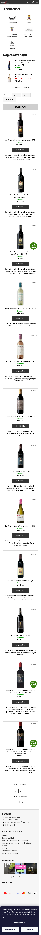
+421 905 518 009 (11, 820)
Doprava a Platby (8, 838)
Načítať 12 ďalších (20, 785)
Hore (21, 802)
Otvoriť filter (20, 107)
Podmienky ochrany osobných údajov (16, 843)
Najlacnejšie (16, 95)
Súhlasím (29, 929)
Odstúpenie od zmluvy (10, 853)
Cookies (5, 835)
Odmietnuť (10, 929)
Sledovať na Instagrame (22, 877)
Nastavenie (19, 922)
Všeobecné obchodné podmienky (15, 840)
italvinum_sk (10, 825)
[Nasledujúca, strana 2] (20, 791)
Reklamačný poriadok (10, 851)
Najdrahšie (26, 95)
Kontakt (5, 848)
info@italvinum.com (13, 817)
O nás (4, 846)
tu (2, 917)
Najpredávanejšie (9, 99)
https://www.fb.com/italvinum (17, 822)
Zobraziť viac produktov (20, 87)
